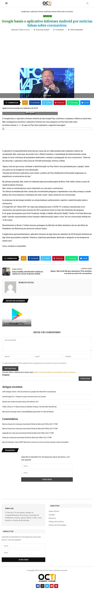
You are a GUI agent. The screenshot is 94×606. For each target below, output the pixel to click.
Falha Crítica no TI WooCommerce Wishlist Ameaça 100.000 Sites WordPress (29, 407)
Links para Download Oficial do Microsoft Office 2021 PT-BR (36, 424)
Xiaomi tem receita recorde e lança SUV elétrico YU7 (20, 402)
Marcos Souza (25, 30)
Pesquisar (6, 375)
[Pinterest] (56, 586)
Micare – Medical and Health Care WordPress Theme (50, 593)
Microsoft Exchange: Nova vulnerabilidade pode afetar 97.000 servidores (28, 412)
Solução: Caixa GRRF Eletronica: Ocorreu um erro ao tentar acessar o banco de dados (38, 442)
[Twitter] (47, 586)
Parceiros (52, 518)
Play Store (47, 16)
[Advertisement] (47, 48)
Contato (52, 515)
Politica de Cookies (56, 522)
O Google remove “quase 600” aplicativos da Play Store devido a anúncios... (15, 319)
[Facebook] (38, 586)
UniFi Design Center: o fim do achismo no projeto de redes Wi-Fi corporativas (29, 392)
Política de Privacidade (57, 525)
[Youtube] (52, 586)
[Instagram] (42, 586)
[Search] (87, 3)
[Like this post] (25, 102)
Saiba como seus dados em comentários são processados (54, 372)
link (19, 125)
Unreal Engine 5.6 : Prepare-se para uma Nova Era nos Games (24, 397)
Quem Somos (54, 511)
